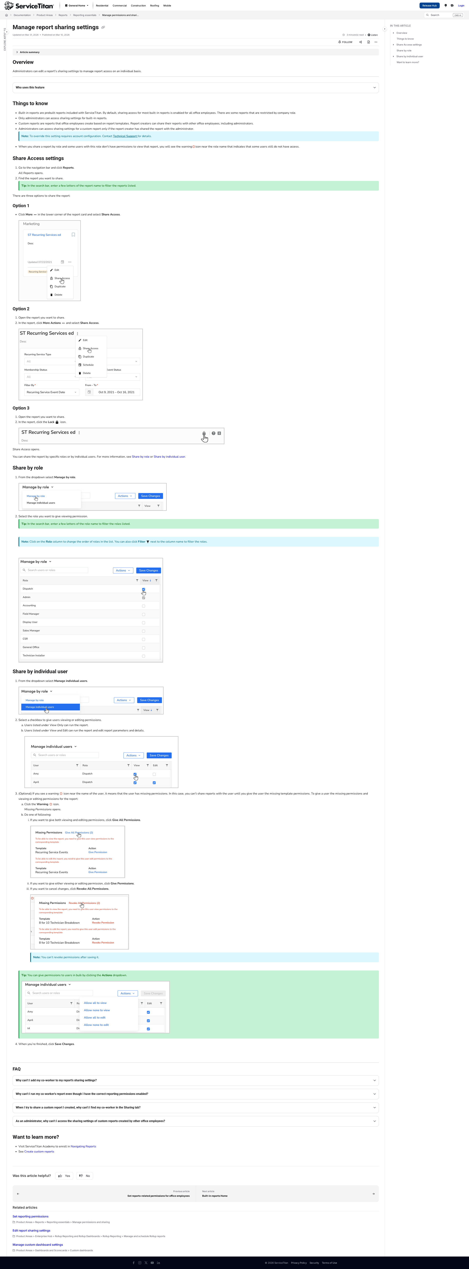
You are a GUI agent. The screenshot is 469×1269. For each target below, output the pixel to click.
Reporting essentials (84, 15)
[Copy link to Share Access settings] (70, 159)
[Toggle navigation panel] (7, 32)
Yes (67, 1176)
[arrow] (393, 33)
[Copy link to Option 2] (35, 309)
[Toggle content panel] (385, 29)
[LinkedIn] (158, 1262)
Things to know (405, 38)
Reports (63, 15)
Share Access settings (409, 44)
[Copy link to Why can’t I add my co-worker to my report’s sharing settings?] (103, 1080)
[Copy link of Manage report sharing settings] (103, 27)
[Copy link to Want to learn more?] (65, 1137)
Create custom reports (39, 1152)
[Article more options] (376, 42)
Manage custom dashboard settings (38, 1244)
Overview (401, 32)
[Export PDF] (369, 42)
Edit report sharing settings (31, 1230)
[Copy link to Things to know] (54, 104)
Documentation (22, 15)
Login (461, 5)
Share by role (140, 457)
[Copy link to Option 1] (35, 206)
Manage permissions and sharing (120, 15)
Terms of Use (329, 1262)
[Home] (29, 5)
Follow (347, 42)
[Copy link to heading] (18, 1056)
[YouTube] (152, 1262)
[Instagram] (139, 1262)
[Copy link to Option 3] (35, 408)
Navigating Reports (83, 1146)
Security (314, 1262)
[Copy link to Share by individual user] (73, 672)
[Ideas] (446, 5)
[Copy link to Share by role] (49, 468)
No (88, 1176)
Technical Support (125, 136)
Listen (374, 34)
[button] (444, 15)
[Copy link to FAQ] (26, 1069)
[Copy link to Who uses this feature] (50, 88)
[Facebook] (133, 1262)
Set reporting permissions (31, 1216)
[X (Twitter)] (146, 1262)
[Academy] (452, 5)
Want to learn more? (408, 62)
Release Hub (429, 5)
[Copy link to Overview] (40, 63)
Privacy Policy (299, 1262)
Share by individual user (169, 457)
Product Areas (45, 15)
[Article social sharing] (360, 42)
